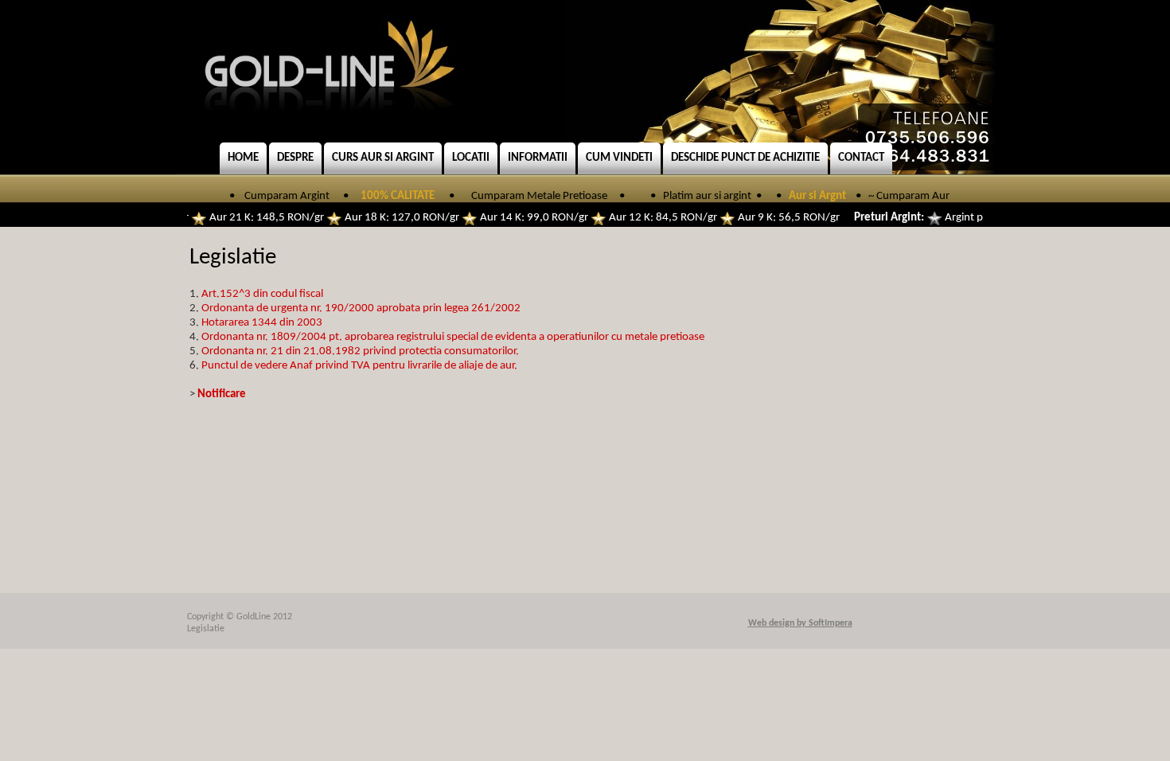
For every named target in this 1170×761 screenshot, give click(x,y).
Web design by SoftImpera (800, 623)
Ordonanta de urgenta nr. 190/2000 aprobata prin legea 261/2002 (361, 308)
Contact (861, 158)
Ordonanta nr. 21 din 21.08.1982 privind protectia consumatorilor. (360, 351)
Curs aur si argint (383, 158)
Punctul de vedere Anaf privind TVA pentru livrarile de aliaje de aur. (359, 366)
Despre (295, 158)
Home (243, 158)
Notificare (221, 394)
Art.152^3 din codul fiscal (262, 294)
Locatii (470, 158)
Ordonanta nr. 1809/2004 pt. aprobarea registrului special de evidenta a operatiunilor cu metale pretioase (452, 337)
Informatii (537, 158)
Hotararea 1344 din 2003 (261, 323)
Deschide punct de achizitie (745, 158)
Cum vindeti (619, 158)
